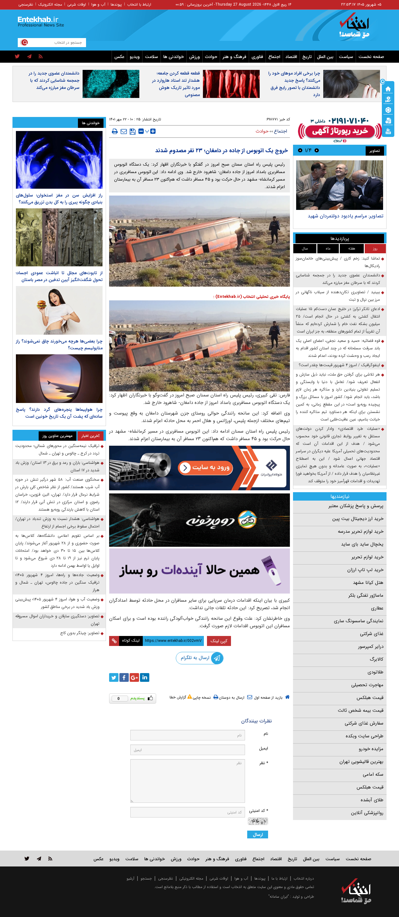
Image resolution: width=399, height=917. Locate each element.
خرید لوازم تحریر (367, 557)
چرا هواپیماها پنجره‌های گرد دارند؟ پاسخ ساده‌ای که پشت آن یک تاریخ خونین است (59, 413)
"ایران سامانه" (278, 897)
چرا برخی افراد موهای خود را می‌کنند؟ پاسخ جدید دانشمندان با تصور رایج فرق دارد (294, 84)
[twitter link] (27, 858)
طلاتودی (375, 672)
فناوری (257, 56)
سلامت (151, 56)
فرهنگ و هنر (234, 56)
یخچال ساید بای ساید (362, 544)
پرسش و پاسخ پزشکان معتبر (356, 506)
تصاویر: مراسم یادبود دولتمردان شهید (345, 216)
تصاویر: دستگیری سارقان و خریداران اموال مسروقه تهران (57, 620)
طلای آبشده (372, 800)
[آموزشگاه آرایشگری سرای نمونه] (199, 571)
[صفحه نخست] (388, 88)
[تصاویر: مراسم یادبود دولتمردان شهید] (339, 185)
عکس (119, 56)
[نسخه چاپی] (115, 131)
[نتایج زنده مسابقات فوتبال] (388, 130)
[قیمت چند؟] (388, 99)
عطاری (377, 608)
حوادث (211, 56)
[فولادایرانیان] (199, 468)
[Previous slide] (317, 150)
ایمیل (263, 748)
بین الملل (325, 56)
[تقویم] (388, 120)
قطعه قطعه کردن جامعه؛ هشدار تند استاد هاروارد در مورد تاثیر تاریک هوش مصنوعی (176, 84)
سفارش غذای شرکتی (364, 723)
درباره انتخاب (304, 878)
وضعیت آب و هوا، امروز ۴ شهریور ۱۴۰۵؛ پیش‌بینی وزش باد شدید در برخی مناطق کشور (57, 603)
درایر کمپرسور (370, 646)
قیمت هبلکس (370, 697)
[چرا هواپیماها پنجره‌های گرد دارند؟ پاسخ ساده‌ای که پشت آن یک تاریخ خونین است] (59, 378)
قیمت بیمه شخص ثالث (360, 710)
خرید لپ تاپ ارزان (365, 570)
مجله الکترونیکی (191, 878)
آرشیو (130, 878)
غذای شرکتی (371, 634)
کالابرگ (376, 659)
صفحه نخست (371, 56)
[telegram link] (39, 858)
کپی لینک (219, 641)
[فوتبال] (388, 109)
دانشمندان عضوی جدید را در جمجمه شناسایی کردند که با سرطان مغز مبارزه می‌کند (54, 80)
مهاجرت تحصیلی (367, 685)
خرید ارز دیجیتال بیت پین (357, 518)
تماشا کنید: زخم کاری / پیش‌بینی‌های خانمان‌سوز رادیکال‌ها (338, 262)
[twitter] (17, 57)
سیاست (346, 56)
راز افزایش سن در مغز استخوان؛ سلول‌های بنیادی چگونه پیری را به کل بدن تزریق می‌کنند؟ (59, 199)
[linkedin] (144, 677)
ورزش (194, 56)
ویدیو (135, 56)
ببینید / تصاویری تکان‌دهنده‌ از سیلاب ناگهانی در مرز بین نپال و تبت (338, 296)
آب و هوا (98, 4)
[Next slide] (300, 150)
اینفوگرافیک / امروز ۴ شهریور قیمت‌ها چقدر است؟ (339, 365)
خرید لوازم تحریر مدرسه (360, 531)
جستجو (146, 878)
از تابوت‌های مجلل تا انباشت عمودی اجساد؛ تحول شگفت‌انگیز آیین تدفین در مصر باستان (59, 276)
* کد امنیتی (258, 811)
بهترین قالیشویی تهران (361, 761)
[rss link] (50, 858)
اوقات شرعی (76, 4)
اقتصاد (291, 56)
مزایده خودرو (371, 749)
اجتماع (274, 56)
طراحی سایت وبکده (364, 736)
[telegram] (29, 57)
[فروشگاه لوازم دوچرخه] (199, 520)
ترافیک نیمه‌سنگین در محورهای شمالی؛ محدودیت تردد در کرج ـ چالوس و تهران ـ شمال (57, 450)
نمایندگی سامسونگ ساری (358, 621)
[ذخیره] (133, 132)
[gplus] (134, 677)
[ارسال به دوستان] (124, 131)
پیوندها (116, 4)
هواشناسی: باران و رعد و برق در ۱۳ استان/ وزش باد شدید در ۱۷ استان (57, 466)
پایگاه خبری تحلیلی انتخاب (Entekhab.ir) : (251, 297)
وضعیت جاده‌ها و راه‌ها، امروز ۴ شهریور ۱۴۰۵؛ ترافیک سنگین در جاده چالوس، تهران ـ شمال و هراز (57, 582)
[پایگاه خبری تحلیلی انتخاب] (359, 28)
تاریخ (307, 56)
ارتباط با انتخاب (139, 4)
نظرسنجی (25, 4)
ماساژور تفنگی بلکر (366, 595)
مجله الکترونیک (50, 4)
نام (266, 733)
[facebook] (124, 677)
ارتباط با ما (279, 878)
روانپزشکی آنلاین (367, 813)
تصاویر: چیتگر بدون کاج (79, 633)
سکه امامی (373, 774)
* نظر (263, 763)
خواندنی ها (173, 56)
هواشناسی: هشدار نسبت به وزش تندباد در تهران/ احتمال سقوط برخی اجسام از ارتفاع (57, 523)
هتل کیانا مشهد (368, 582)
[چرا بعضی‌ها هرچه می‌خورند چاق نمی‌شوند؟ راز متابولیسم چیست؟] (59, 310)
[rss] (40, 57)
